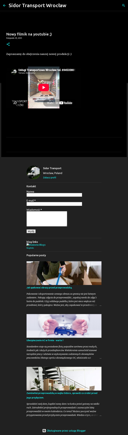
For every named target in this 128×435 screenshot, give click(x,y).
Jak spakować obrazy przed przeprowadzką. (49, 287)
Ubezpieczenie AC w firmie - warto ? (45, 340)
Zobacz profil (49, 177)
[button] (8, 44)
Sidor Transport (52, 168)
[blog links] (36, 244)
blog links (30, 248)
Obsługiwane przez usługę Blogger (66, 430)
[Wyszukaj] (71, 5)
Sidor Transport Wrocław (37, 5)
